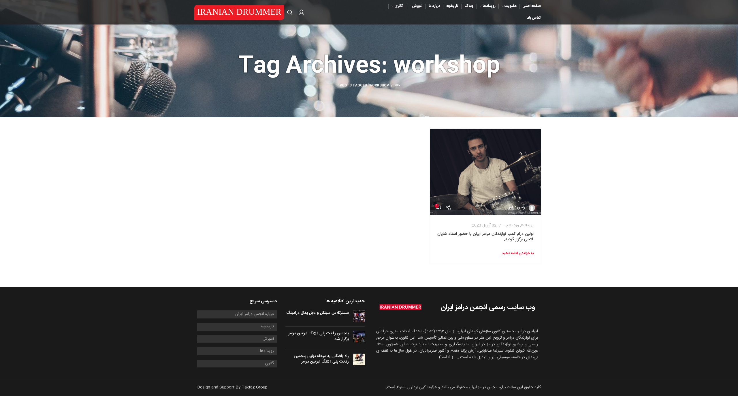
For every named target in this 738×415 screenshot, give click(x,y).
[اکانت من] (301, 12)
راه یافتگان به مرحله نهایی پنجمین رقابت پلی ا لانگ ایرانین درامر (321, 359)
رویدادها (527, 225)
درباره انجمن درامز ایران (254, 314)
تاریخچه (267, 327)
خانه (397, 85)
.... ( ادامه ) (449, 357)
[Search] (290, 12)
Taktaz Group (255, 387)
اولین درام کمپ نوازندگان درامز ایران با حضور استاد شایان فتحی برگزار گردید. (485, 237)
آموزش (268, 339)
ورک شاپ (511, 225)
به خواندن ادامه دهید (518, 253)
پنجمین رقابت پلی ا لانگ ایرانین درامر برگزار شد (318, 336)
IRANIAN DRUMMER (239, 11)
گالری (269, 364)
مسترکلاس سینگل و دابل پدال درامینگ (317, 313)
